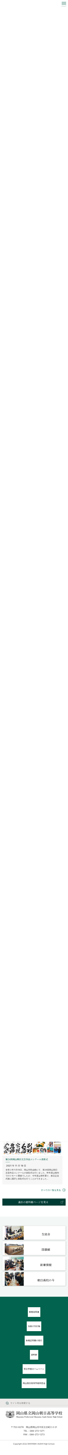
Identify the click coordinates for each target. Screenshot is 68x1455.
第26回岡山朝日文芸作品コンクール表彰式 (27, 1159)
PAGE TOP (63, 1408)
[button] (34, 1202)
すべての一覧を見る (51, 1190)
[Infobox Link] (34, 1233)
